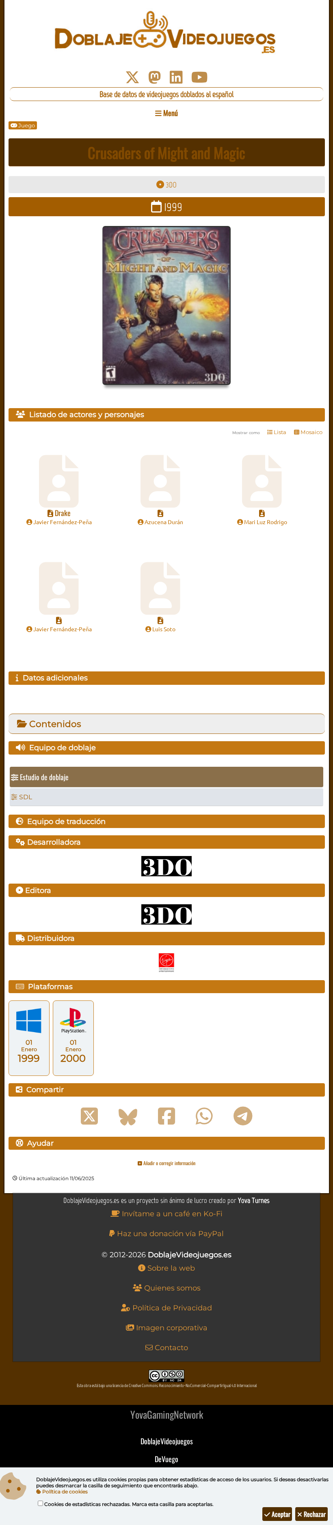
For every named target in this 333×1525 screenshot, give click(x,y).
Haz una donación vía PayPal (169, 1233)
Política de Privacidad (171, 1307)
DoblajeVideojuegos (167, 1441)
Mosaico (310, 432)
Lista (279, 432)
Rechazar (314, 1514)
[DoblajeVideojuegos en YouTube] (200, 77)
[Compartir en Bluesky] (128, 1116)
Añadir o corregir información (168, 1162)
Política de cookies (64, 1491)
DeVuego (166, 1459)
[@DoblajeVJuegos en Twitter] (132, 77)
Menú (170, 113)
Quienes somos (171, 1288)
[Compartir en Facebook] (166, 1116)
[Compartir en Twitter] (89, 1116)
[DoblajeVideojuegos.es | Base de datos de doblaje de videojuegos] (167, 32)
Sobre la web (170, 1268)
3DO (170, 184)
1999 (172, 206)
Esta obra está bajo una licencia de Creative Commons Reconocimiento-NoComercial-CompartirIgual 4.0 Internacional (167, 1385)
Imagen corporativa (171, 1327)
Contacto (170, 1347)
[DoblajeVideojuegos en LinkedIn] (176, 77)
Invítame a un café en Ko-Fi (171, 1213)
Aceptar (280, 1514)
